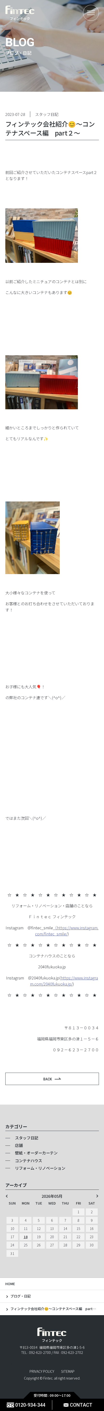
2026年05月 (52, 1196)
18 (26, 1236)
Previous (6, 1196)
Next (97, 1196)
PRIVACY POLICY (42, 1371)
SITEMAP (67, 1371)
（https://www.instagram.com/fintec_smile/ (66, 931)
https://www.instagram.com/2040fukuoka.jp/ (64, 981)
